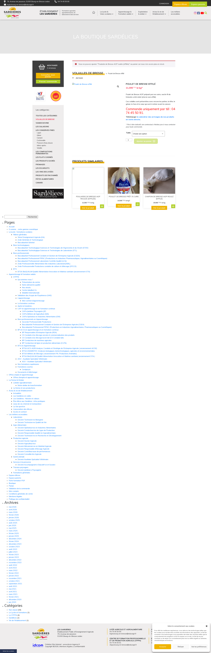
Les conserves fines (45, 130)
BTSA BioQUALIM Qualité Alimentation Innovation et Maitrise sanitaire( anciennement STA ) (58, 356)
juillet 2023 (13, 552)
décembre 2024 (15, 538)
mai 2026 (12, 507)
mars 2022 (13, 570)
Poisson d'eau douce (45, 143)
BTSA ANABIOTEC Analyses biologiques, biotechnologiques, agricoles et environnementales (58, 351)
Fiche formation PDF (17, 480)
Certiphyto (26, 369)
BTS (15, 269)
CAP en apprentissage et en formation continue (36, 308)
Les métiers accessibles (18, 414)
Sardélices (13, 618)
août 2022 (13, 565)
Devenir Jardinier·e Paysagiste (29, 470)
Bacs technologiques (21, 245)
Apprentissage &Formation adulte (124, 13)
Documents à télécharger (27, 372)
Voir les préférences (198, 647)
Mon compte (14, 491)
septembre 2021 (15, 583)
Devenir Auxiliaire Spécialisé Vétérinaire (33, 459)
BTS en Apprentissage (26, 346)
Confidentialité (79, 646)
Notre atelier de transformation (30, 385)
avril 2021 (13, 591)
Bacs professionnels (21, 253)
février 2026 (14, 515)
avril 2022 (13, 568)
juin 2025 (12, 525)
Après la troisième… (25, 306)
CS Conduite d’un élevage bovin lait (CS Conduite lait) (43, 338)
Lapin (39, 133)
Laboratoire (17, 417)
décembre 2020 (15, 599)
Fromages (40, 164)
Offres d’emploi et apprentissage (26, 377)
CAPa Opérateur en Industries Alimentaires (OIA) (41, 316)
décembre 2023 (15, 544)
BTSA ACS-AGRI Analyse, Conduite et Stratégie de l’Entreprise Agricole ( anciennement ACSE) (59, 348)
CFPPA (16, 277)
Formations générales (21, 472)
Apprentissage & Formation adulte (22, 274)
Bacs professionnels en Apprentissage (33, 319)
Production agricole (20, 438)
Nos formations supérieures (28, 364)
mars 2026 (13, 512)
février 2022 (14, 573)
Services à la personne (22, 462)
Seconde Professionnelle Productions (36, 322)
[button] (207, 626)
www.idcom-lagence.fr (71, 644)
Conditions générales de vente (21, 494)
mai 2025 (12, 528)
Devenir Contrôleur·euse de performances (34, 451)
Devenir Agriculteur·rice (27, 443)
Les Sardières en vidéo (22, 396)
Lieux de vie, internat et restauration (27, 404)
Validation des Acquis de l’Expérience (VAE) (35, 295)
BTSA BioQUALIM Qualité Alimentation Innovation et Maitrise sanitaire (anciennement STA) (54, 271)
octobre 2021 (14, 581)
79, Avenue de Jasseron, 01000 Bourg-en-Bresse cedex (28, 1)
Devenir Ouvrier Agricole (27, 441)
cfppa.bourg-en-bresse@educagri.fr (123, 645)
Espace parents (15, 478)
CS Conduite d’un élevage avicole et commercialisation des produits (48, 335)
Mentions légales (15, 496)
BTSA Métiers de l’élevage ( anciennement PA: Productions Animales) (49, 353)
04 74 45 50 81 (115, 643)
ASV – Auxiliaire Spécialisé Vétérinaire (32, 359)
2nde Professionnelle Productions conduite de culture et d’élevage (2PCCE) (47, 266)
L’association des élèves (22, 409)
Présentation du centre (31, 282)
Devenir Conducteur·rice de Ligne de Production (36, 430)
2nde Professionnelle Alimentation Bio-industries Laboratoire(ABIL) (44, 264)
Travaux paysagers (20, 467)
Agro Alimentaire (19, 425)
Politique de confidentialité (19, 499)
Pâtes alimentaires (45, 179)
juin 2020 (12, 602)
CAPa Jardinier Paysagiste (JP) (34, 311)
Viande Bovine (42, 123)
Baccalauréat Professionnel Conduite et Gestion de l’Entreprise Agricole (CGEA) (49, 256)
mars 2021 (13, 594)
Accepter (162, 647)
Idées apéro (41, 145)
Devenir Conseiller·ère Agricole (29, 454)
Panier (11, 486)
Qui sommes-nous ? (25, 279)
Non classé (13, 610)
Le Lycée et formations (18, 612)
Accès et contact (20, 412)
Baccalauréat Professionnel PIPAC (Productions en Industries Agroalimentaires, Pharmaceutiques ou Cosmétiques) (67, 327)
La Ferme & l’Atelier (16, 380)
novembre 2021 (15, 578)
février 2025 (14, 533)
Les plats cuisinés (44, 157)
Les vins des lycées (44, 172)
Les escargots (42, 168)
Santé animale (18, 457)
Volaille (39, 148)
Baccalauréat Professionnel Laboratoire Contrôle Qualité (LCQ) (42, 261)
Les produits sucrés (45, 161)
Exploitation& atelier (143, 13)
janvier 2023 (14, 557)
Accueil (11, 226)
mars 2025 (13, 531)
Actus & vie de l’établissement (20, 390)
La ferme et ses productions (24, 388)
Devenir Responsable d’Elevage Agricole (33, 449)
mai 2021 (12, 589)
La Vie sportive (19, 406)
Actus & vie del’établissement (158, 13)
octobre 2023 (14, 546)
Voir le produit (88, 208)
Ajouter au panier (144, 141)
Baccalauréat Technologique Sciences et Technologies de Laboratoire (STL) (47, 250)
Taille (128, 133)
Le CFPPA (13, 615)
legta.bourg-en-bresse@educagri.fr (20, 5)
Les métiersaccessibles (175, 13)
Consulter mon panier (48, 76)
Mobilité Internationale (30, 293)
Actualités (17, 393)
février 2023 (14, 554)
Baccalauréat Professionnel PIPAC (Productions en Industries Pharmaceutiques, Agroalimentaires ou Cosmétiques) (62, 258)
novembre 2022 (15, 562)
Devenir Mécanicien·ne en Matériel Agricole (34, 446)
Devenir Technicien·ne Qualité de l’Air (32, 422)
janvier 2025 (14, 536)
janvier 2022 (14, 576)
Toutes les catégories (46, 116)
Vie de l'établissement (17, 620)
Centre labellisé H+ (29, 290)
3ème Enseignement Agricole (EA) (31, 237)
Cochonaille (41, 140)
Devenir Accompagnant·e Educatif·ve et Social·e (36, 465)
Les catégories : (43, 110)
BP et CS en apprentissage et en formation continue (38, 330)
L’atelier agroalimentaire (22, 383)
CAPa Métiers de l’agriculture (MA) (35, 314)
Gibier (39, 135)
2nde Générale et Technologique (30, 240)
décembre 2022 (15, 560)
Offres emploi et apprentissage (21, 375)
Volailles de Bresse (45, 119)
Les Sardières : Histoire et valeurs (26, 398)
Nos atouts (26, 287)
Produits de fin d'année (47, 175)
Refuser (181, 647)
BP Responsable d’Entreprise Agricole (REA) (39, 332)
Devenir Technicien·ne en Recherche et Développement (39, 435)
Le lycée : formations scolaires (20, 232)
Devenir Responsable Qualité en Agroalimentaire (37, 433)
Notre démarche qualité (31, 285)
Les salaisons (42, 127)
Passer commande (48, 81)
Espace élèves (14, 475)
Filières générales (20, 234)
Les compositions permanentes (44, 153)
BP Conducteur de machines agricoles (37, 340)
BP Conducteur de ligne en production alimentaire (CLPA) (44, 343)
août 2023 (13, 549)
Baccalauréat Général (26, 242)
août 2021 (13, 586)
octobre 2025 (14, 520)
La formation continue (26, 303)
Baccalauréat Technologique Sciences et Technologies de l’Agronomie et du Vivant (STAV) (53, 248)
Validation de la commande (19, 488)
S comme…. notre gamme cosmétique (23, 229)
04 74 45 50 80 (63, 1)
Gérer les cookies (8, 651)
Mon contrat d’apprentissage (33, 301)
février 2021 (14, 597)
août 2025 (13, 523)
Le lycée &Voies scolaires (106, 13)
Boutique (12, 483)
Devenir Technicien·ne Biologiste (30, 420)
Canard (39, 138)
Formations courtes (25, 367)
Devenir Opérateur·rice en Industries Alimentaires (37, 428)
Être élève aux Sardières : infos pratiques (29, 401)
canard (39, 183)
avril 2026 (13, 509)
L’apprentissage (24, 298)
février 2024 (14, 541)
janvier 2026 (14, 517)
